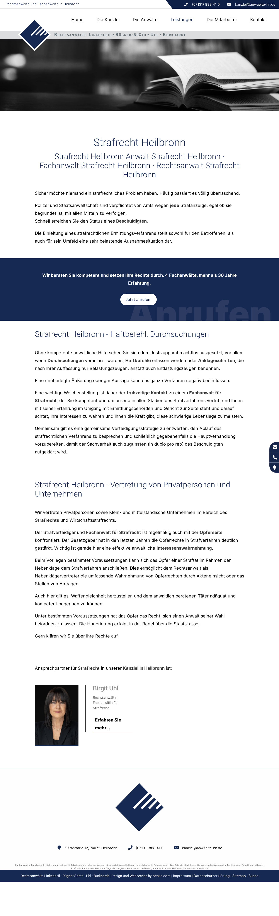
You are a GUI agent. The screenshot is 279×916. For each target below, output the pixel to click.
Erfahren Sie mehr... (108, 723)
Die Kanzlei (108, 19)
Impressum (182, 876)
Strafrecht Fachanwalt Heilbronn (88, 868)
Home (77, 19)
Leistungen (182, 19)
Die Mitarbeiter (222, 19)
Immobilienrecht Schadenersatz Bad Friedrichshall (162, 865)
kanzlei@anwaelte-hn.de (255, 4)
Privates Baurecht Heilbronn (167, 868)
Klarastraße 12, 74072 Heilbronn (91, 848)
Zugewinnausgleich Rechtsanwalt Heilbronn (128, 868)
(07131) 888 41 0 (149, 848)
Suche (253, 876)
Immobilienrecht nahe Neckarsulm (208, 865)
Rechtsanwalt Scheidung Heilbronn (245, 865)
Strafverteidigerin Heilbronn (120, 865)
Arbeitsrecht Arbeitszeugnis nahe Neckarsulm (81, 865)
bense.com (161, 876)
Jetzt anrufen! (138, 299)
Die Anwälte (145, 19)
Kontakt (258, 19)
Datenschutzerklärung (212, 876)
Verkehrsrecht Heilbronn (196, 868)
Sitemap (239, 876)
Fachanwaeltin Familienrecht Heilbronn (35, 865)
